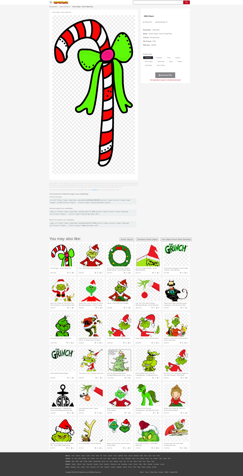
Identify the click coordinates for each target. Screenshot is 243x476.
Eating (139, 467)
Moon (125, 455)
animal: (67, 458)
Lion (137, 458)
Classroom (89, 464)
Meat (101, 467)
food (168, 57)
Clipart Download (64, 6)
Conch (93, 455)
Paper (140, 464)
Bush (145, 455)
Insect (133, 458)
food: (67, 467)
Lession (162, 464)
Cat (88, 458)
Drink (87, 467)
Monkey (142, 458)
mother (90, 461)
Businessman (97, 461)
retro (171, 61)
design (180, 61)
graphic (177, 57)
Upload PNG (174, 472)
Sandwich (106, 467)
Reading (96, 464)
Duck (104, 458)
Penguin (155, 458)
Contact (161, 472)
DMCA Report (149, 16)
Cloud (149, 455)
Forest (158, 455)
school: (68, 464)
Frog (122, 458)
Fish (119, 458)
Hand (152, 461)
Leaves (83, 455)
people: (67, 461)
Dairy (78, 467)
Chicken (93, 458)
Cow (97, 458)
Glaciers (110, 455)
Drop (154, 455)
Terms (147, 472)
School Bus (113, 464)
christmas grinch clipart (147, 239)
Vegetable (119, 467)
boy (131, 461)
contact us (95, 189)
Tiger (160, 458)
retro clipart (149, 61)
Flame (105, 455)
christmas (148, 57)
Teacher (79, 464)
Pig (151, 458)
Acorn (73, 455)
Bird (80, 458)
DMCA (166, 472)
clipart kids (161, 61)
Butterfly (84, 458)
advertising (148, 65)
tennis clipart (161, 65)
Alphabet (150, 464)
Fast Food (92, 467)
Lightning (120, 455)
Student (74, 464)
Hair (125, 461)
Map (119, 464)
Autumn (78, 455)
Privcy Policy (153, 472)
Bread (143, 467)
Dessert (83, 467)
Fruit (98, 467)
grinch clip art (127, 239)
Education (106, 464)
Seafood (113, 467)
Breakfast (73, 467)
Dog (101, 458)
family (85, 461)
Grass (115, 455)
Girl (128, 461)
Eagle (108, 458)
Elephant (114, 458)
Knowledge (124, 464)
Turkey (165, 458)
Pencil (101, 464)
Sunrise (130, 455)
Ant (72, 458)
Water (141, 455)
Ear (107, 461)
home (120, 461)
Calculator (156, 464)
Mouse (147, 458)
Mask (73, 461)
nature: (67, 455)
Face (144, 461)
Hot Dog (154, 467)
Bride (81, 461)
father (135, 461)
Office (144, 464)
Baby (77, 461)
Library (130, 464)
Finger (148, 461)
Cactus (88, 455)
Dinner (130, 467)
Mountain (136, 455)
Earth (97, 455)
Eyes (111, 461)
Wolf (169, 458)
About (142, 472)
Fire (101, 455)
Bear (76, 458)
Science (135, 464)
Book (84, 464)
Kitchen (125, 467)
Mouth (140, 461)
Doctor (103, 461)
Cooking (148, 467)
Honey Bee (128, 458)
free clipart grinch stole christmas (176, 239)
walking (116, 461)
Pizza (134, 467)
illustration (159, 57)
